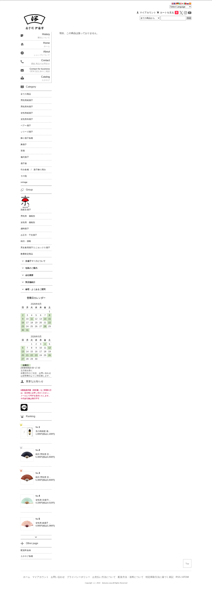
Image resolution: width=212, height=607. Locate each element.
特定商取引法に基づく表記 (160, 577)
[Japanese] (182, 3)
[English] (172, 3)
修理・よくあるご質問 (35, 289)
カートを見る (168, 12)
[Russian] (187, 3)
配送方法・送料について (130, 577)
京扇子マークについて (35, 261)
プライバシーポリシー (78, 577)
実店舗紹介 (30, 282)
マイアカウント (148, 12)
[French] (175, 3)
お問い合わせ (58, 577)
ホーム (26, 577)
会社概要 (29, 275)
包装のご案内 (31, 268)
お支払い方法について (104, 577)
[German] (177, 3)
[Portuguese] (185, 3)
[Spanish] (190, 3)
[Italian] (180, 3)
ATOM (185, 577)
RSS (178, 577)
